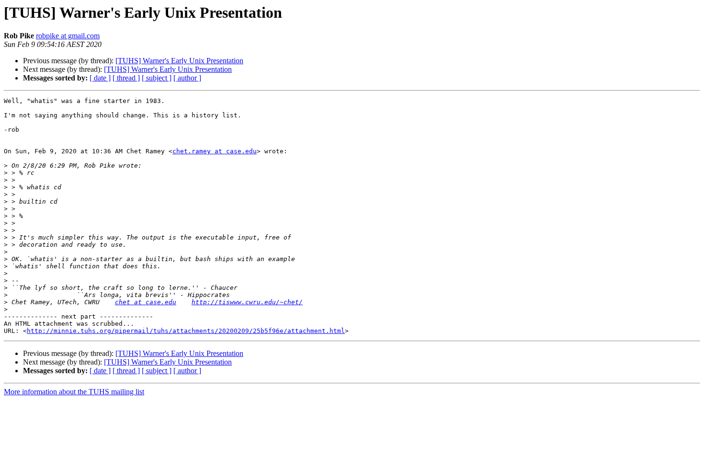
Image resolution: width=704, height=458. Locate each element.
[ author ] (187, 78)
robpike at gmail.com (68, 36)
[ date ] (100, 78)
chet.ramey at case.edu (214, 151)
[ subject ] (156, 78)
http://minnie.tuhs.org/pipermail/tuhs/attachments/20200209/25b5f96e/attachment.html (186, 330)
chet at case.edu (145, 302)
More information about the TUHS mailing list (74, 392)
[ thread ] (126, 78)
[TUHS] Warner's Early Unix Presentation (179, 61)
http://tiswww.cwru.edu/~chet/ (247, 302)
